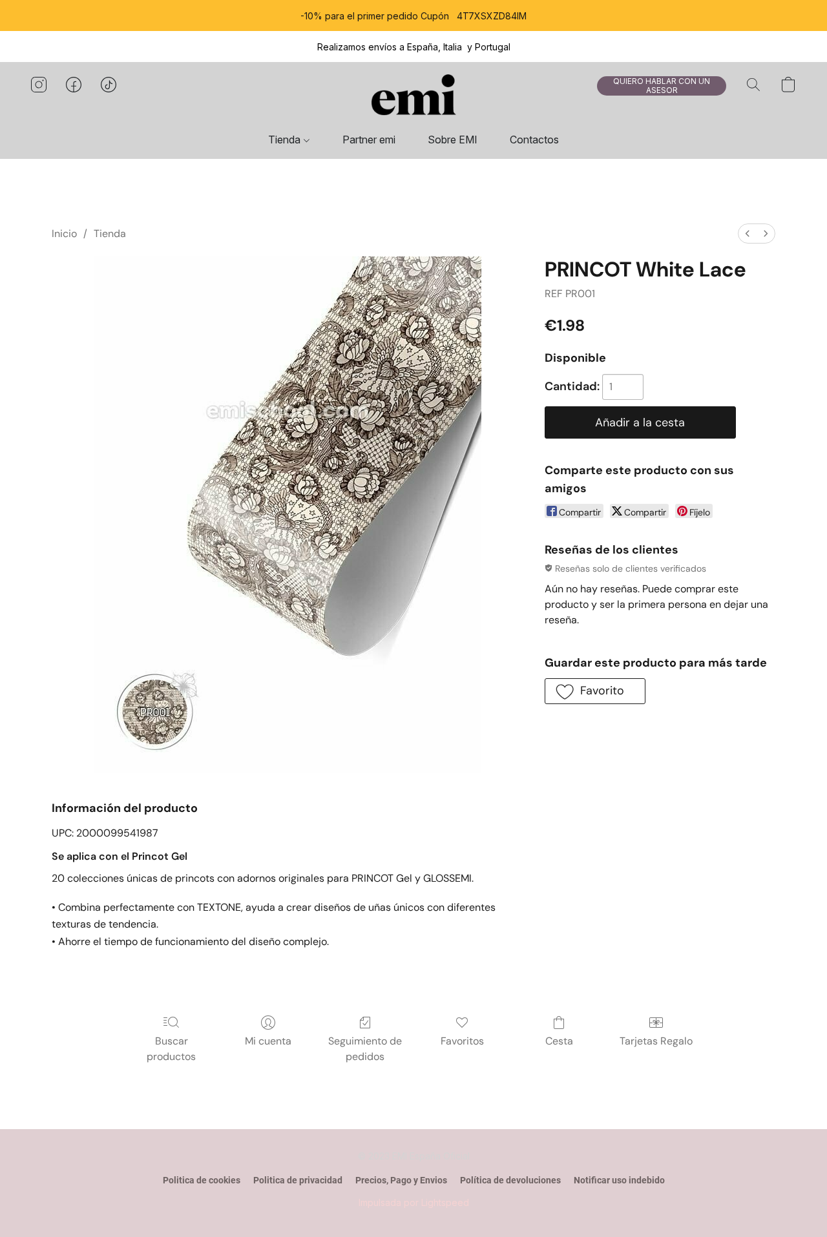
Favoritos (462, 1041)
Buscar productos (171, 1048)
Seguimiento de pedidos (365, 1048)
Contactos (534, 139)
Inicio (64, 233)
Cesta (559, 1041)
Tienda (285, 139)
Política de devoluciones (510, 1180)
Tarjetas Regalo (656, 1041)
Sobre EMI (452, 139)
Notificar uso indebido (619, 1180)
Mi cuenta (268, 1041)
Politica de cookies (201, 1180)
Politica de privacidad (297, 1180)
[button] (413, 97)
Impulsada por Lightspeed (414, 1202)
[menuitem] (747, 233)
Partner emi (368, 139)
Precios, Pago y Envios (401, 1180)
